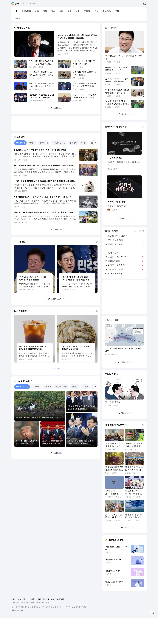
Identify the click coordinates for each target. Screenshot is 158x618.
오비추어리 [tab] (20, 143)
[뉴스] (17, 3)
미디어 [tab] (84, 143)
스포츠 (28, 3)
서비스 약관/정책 (57, 599)
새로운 (57, 108)
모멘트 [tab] (85, 386)
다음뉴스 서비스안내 (18, 599)
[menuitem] (16, 11)
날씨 (34, 3)
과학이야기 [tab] (43, 143)
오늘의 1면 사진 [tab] (22, 386)
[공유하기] (144, 3)
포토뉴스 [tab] (36, 386)
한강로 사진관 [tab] (61, 386)
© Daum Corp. (17, 610)
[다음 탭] (95, 142)
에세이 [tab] (32, 143)
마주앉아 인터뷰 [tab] (59, 143)
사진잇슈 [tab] (74, 386)
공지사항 (46, 599)
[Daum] (13, 3)
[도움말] (96, 241)
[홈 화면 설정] (152, 612)
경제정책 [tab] (73, 143)
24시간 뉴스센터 (35, 599)
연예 (23, 3)
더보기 (123, 219)
